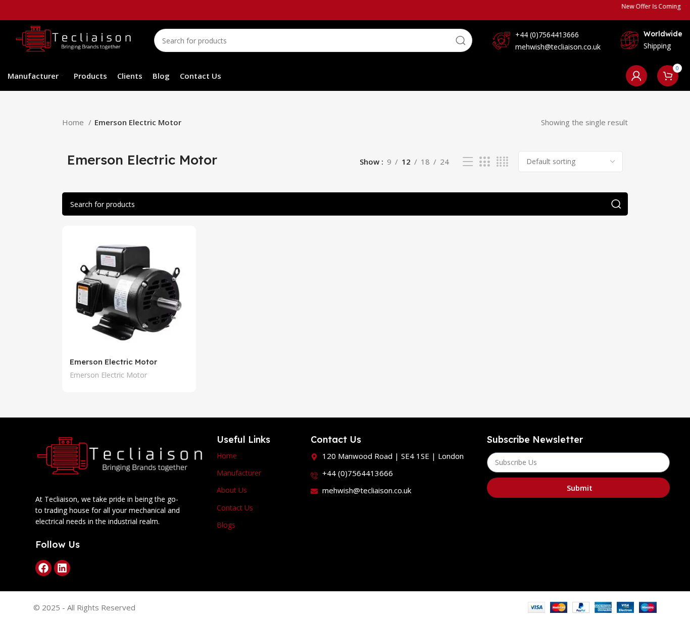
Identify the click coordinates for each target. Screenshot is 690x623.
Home (74, 122)
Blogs (226, 525)
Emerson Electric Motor (113, 362)
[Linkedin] (62, 568)
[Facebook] (43, 568)
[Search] (460, 40)
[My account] (636, 76)
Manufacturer (239, 473)
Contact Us (235, 507)
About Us (232, 490)
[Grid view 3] (484, 162)
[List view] (468, 162)
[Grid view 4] (502, 162)
